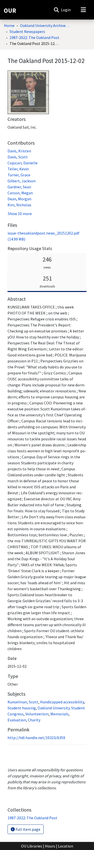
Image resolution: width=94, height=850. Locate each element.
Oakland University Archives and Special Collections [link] (45, 25)
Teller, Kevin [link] (18, 168)
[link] (32, 817)
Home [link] (9, 25)
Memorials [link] (59, 713)
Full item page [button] (27, 829)
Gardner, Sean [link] (19, 186)
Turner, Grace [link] (19, 174)
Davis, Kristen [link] (19, 150)
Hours (50, 846)
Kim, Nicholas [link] (19, 204)
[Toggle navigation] (83, 9)
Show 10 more (20, 213)
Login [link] (66, 9)
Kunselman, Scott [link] (23, 701)
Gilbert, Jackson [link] (22, 180)
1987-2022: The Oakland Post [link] (34, 37)
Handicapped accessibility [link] (62, 701)
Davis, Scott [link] (18, 156)
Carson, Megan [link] (20, 192)
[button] (56, 10)
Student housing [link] (22, 707)
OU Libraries (31, 846)
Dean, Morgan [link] (19, 198)
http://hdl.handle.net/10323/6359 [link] (36, 737)
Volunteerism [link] (37, 713)
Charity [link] (34, 719)
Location (65, 846)
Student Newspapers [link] (27, 31)
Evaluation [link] (17, 719)
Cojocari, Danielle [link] (23, 162)
